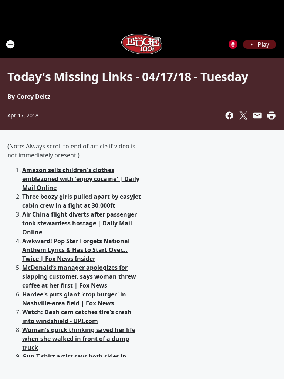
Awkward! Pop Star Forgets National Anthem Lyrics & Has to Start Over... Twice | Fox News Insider (76, 250)
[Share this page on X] (243, 115)
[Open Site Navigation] (10, 44)
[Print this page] (271, 115)
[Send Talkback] (233, 44)
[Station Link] (142, 44)
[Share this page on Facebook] (229, 115)
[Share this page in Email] (257, 115)
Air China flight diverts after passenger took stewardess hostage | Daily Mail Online (79, 223)
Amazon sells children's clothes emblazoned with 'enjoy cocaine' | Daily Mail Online (80, 179)
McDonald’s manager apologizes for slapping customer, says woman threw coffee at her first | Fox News (79, 276)
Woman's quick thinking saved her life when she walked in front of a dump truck (78, 339)
